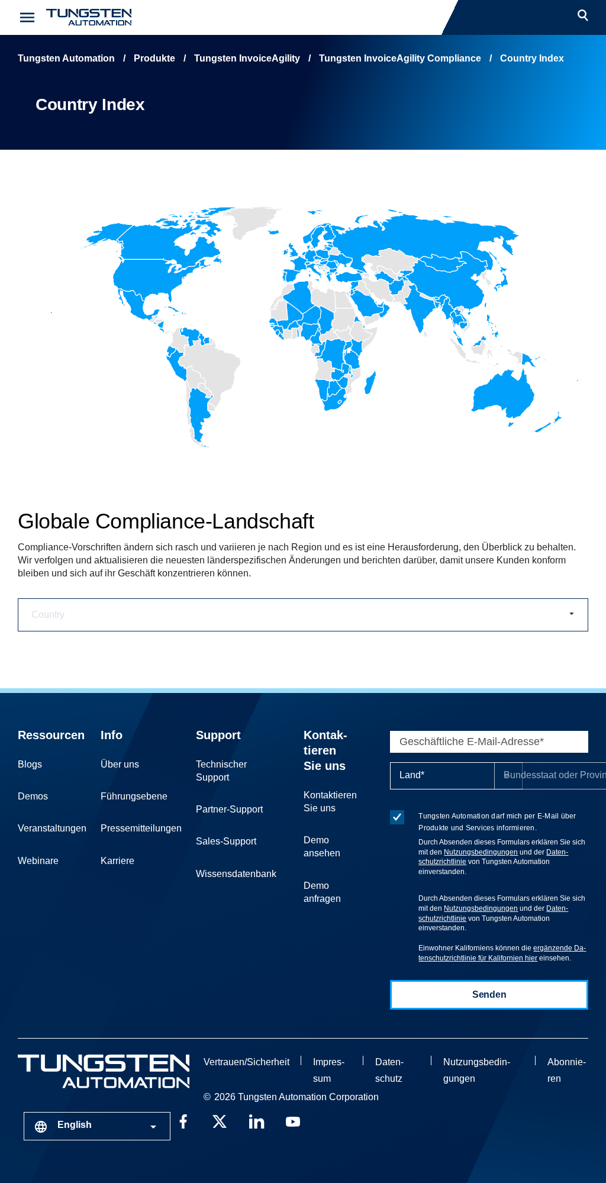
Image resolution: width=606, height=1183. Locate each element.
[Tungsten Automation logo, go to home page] (103, 1071)
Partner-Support (229, 809)
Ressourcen (51, 735)
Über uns (120, 764)
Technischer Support (221, 770)
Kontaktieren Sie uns (325, 750)
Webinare (38, 861)
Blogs (30, 764)
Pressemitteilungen (141, 828)
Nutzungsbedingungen (481, 852)
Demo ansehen (322, 846)
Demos (33, 796)
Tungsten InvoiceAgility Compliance (400, 58)
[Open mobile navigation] (27, 17)
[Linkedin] (256, 1120)
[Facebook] (182, 1120)
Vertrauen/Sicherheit (246, 1062)
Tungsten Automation (66, 58)
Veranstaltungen (52, 828)
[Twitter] (219, 1120)
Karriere (117, 861)
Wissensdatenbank (236, 874)
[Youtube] (292, 1120)
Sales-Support (226, 841)
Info (112, 735)
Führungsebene (134, 796)
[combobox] (97, 1126)
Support (218, 735)
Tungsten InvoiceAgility (247, 58)
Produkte (154, 58)
